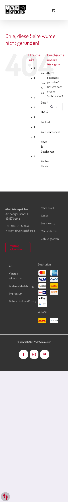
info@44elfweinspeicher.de (20, 230)
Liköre (44, 112)
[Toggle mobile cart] (53, 10)
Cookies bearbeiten (5, 496)
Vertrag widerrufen (16, 247)
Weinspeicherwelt (50, 132)
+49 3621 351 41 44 (19, 226)
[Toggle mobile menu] (61, 10)
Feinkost (45, 122)
